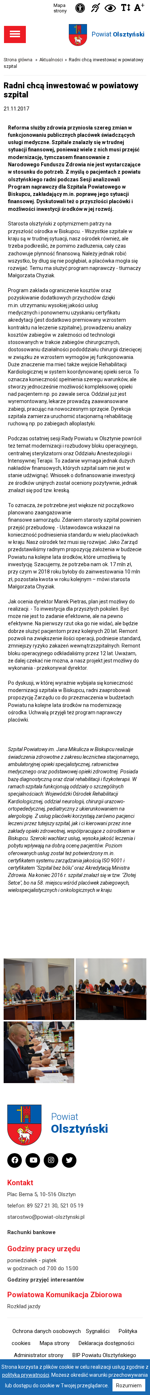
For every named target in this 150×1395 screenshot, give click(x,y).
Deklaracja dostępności (106, 1343)
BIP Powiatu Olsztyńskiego (104, 1355)
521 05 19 (71, 1205)
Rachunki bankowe (31, 1232)
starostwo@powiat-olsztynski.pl (45, 1217)
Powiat (118, 34)
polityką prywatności (25, 1375)
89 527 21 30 (42, 1205)
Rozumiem (129, 1385)
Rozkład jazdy (23, 1306)
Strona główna (18, 59)
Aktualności (51, 59)
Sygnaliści (98, 1331)
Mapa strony (60, 8)
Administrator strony (38, 1355)
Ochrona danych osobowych (46, 1331)
